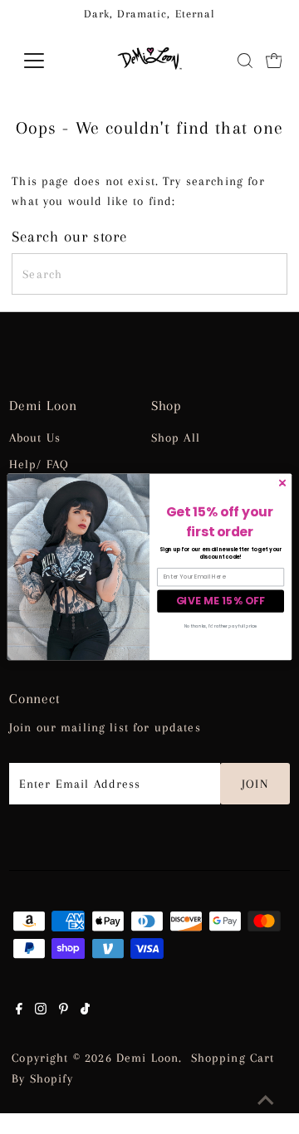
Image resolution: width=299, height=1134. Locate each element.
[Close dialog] (282, 483)
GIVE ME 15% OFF (221, 601)
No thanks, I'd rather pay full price (220, 625)
